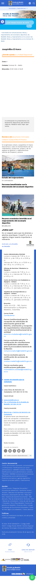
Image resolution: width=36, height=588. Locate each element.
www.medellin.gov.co (11, 400)
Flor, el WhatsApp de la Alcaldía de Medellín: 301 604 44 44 (16, 403)
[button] (29, 3)
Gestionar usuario (25, 490)
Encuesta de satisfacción (10, 490)
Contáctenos (9, 315)
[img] (3, 3)
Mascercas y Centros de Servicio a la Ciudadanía (17, 413)
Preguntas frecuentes (20, 488)
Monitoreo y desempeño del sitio (13, 494)
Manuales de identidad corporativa (20, 492)
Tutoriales (6, 503)
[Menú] (3, 3)
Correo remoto (7, 488)
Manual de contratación (11, 501)
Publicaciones (25, 480)
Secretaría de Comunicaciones (12, 32)
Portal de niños (22, 505)
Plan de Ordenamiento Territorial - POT (21, 499)
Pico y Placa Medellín (17, 503)
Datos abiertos (28, 509)
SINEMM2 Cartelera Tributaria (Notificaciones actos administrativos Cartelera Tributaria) (17, 472)
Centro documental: (8, 465)
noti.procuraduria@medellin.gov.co (18, 351)
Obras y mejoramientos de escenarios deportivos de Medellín (15, 35)
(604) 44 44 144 (28, 551)
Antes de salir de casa (26, 501)
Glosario (5, 492)
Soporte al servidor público (11, 480)
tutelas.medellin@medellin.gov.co (18, 361)
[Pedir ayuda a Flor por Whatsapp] (32, 577)
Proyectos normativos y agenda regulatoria (16, 478)
